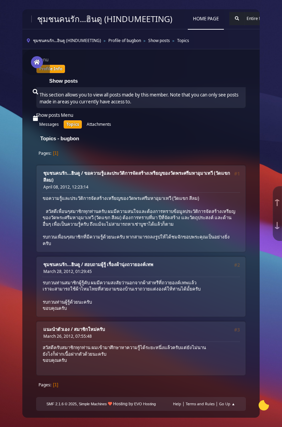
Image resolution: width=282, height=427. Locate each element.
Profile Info (50, 69)
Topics (72, 124)
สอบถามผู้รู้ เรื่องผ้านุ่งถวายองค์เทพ (118, 264)
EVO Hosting (145, 404)
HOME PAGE (206, 19)
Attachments (99, 124)
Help (177, 403)
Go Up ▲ (227, 403)
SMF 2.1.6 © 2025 (61, 404)
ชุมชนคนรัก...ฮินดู (61, 173)
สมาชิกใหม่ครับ (89, 329)
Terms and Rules (200, 403)
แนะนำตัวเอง (56, 329)
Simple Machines (93, 404)
